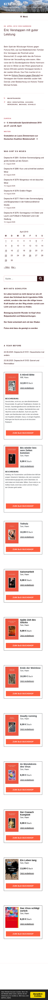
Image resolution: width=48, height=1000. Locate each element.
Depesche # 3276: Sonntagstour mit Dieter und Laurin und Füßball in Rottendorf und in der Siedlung (23, 215)
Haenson (27, 26)
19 (30, 250)
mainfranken (14, 98)
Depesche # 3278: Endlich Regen (18, 190)
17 (18, 250)
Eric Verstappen (15, 102)
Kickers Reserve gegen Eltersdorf (26, 75)
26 (30, 255)
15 (6, 250)
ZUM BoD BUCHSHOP (23, 433)
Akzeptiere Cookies (37, 994)
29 (6, 260)
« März (7, 267)
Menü (25, 16)
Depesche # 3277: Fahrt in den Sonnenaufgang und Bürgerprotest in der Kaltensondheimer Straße (23, 201)
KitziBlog (13, 4)
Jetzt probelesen (27, 388)
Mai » (13, 267)
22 (6, 255)
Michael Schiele (27, 104)
